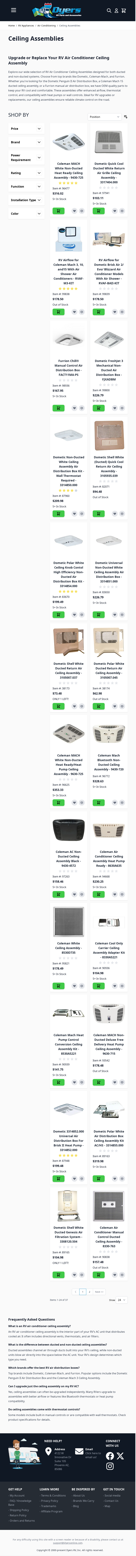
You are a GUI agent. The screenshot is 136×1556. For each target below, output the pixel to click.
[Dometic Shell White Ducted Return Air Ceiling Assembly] (69, 642)
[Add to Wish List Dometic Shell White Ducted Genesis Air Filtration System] (74, 1275)
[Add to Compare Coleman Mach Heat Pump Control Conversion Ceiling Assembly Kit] (82, 1082)
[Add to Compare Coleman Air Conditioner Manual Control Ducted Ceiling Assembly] (122, 1275)
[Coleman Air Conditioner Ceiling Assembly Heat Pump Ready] (109, 830)
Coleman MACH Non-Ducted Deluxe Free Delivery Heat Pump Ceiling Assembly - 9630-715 (108, 1044)
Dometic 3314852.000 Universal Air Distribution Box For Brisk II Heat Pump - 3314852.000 (68, 1140)
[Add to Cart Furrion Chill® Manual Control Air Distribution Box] (59, 408)
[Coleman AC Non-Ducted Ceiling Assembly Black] (69, 830)
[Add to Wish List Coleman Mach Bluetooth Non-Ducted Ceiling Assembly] (115, 803)
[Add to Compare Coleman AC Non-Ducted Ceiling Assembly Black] (82, 894)
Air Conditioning (46, 25)
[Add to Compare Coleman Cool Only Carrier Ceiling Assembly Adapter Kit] (122, 986)
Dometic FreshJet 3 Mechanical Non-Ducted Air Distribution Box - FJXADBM (109, 370)
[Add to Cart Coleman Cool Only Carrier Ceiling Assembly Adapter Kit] (99, 986)
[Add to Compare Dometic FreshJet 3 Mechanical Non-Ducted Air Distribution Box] (122, 408)
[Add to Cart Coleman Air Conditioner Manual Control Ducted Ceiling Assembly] (99, 1275)
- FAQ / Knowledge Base (19, 1503)
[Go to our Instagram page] (110, 1466)
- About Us (78, 1495)
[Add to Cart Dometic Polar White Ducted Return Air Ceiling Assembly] (99, 706)
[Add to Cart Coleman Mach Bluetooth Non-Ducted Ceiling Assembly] (99, 802)
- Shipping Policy (18, 1510)
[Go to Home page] (56, 10)
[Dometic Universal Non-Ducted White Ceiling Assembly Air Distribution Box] (109, 541)
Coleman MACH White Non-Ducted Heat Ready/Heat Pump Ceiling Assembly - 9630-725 (68, 764)
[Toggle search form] (109, 10)
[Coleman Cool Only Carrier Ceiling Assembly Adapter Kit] (109, 922)
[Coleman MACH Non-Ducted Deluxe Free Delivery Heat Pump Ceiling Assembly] (109, 1013)
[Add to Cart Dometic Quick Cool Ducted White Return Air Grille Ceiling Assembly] (99, 211)
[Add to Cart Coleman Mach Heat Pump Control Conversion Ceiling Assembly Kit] (59, 1082)
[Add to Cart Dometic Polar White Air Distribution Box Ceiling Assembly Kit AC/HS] (99, 1178)
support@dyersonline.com (67, 1542)
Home (11, 25)
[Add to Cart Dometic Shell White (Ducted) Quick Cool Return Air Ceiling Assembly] (99, 513)
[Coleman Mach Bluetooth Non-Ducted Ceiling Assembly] (109, 734)
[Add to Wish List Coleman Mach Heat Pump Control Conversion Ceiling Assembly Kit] (74, 1082)
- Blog (75, 1506)
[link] (75, 1292)
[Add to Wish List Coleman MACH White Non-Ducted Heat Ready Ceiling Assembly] (74, 211)
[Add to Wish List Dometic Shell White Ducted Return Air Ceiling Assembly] (74, 706)
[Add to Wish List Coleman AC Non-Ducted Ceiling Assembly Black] (74, 894)
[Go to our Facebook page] (110, 1456)
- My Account (16, 1495)
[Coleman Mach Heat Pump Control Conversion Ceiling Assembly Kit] (69, 1013)
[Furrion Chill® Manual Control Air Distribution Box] (69, 339)
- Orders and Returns (21, 1520)
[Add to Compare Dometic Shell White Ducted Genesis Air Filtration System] (82, 1275)
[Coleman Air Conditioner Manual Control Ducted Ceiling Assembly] (109, 1206)
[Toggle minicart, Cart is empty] (123, 10)
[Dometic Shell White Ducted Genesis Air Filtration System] (69, 1206)
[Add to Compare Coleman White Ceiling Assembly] (82, 986)
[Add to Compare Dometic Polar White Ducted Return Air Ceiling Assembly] (122, 706)
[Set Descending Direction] (126, 117)
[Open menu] (13, 10)
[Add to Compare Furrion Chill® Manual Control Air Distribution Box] (82, 408)
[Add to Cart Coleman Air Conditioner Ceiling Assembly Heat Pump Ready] (99, 894)
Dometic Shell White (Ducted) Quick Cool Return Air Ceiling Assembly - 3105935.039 (109, 466)
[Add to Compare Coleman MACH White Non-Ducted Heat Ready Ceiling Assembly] (82, 211)
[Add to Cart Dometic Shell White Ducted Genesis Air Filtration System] (59, 1275)
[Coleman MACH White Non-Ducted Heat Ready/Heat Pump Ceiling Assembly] (69, 734)
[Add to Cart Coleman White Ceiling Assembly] (59, 986)
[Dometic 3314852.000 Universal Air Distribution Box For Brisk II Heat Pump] (69, 1110)
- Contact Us (110, 1501)
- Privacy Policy (49, 1501)
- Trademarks (48, 1506)
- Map (106, 1506)
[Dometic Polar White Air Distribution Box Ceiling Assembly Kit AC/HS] (109, 1110)
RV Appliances (26, 25)
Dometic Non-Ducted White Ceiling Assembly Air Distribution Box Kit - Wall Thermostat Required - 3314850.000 (68, 471)
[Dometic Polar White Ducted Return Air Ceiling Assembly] (109, 642)
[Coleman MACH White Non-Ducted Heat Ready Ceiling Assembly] (69, 142)
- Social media (111, 1495)
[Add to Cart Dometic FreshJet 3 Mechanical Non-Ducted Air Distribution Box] (99, 408)
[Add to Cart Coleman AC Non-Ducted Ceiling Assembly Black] (59, 894)
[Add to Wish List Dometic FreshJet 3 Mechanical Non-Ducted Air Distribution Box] (115, 408)
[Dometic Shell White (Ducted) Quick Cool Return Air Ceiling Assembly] (109, 435)
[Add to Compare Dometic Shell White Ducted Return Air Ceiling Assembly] (82, 706)
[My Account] (116, 10)
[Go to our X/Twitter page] (120, 1456)
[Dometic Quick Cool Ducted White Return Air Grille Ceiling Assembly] (109, 142)
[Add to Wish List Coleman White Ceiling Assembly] (74, 986)
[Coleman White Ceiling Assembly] (69, 922)
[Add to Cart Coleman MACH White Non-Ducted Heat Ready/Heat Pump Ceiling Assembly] (59, 802)
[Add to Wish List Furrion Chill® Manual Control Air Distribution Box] (74, 408)
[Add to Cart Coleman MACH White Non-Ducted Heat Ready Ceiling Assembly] (59, 211)
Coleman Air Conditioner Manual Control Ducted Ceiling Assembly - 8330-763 (109, 1237)
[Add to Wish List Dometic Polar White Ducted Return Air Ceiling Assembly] (115, 706)
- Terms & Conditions (53, 1495)
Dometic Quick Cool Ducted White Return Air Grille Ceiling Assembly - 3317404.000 (109, 173)
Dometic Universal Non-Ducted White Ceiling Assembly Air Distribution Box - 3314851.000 (109, 572)
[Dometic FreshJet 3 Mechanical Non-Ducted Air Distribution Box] (109, 339)
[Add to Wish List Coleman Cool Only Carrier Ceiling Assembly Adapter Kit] (115, 986)
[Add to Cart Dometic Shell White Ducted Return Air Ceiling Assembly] (59, 706)
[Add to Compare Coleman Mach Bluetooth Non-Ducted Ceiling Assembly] (122, 803)
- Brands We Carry (83, 1501)
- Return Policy (17, 1515)
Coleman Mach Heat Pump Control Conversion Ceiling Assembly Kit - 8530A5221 (69, 1044)
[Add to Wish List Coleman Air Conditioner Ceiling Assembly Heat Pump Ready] (115, 894)
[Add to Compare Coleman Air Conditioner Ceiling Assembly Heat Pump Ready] (122, 894)
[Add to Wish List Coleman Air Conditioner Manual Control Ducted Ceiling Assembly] (115, 1275)
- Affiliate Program (51, 1511)
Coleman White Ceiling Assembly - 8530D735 (68, 948)
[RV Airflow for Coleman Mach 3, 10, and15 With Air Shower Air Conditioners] (69, 238)
